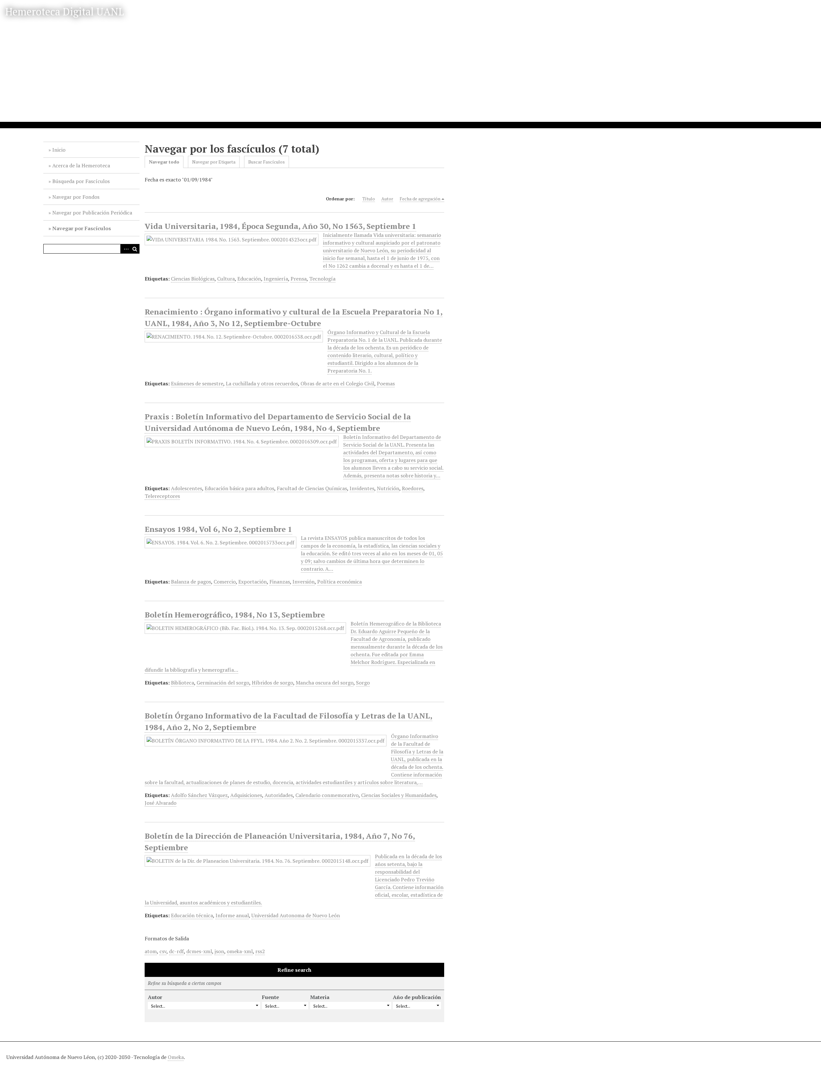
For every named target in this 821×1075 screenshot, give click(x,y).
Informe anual (232, 915)
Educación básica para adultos (239, 488)
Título (368, 199)
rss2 (260, 951)
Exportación (252, 581)
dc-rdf (176, 951)
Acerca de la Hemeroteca (81, 165)
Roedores (412, 488)
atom (151, 951)
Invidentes (362, 488)
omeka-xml (240, 951)
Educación (249, 278)
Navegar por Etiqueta (213, 162)
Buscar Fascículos (266, 162)
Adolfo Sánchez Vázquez (199, 795)
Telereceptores (162, 496)
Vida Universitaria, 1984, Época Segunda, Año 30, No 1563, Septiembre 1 (280, 226)
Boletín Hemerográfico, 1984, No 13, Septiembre (235, 614)
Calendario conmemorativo (327, 795)
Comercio (225, 581)
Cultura (226, 278)
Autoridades (279, 795)
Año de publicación (417, 997)
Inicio (58, 149)
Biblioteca (182, 682)
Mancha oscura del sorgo (324, 682)
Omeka (176, 1057)
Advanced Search (125, 249)
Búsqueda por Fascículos (81, 181)
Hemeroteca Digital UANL (64, 11)
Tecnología (322, 278)
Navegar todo (164, 162)
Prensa (299, 278)
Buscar (135, 249)
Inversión (303, 581)
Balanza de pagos (191, 581)
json (219, 951)
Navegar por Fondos (75, 196)
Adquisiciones (246, 795)
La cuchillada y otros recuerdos (262, 383)
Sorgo (363, 682)
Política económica (339, 581)
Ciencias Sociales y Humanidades (398, 795)
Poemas (386, 383)
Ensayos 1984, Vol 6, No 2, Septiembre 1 (218, 529)
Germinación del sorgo (223, 682)
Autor (387, 199)
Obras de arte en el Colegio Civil (337, 383)
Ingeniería (276, 278)
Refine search (294, 969)
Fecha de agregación (420, 199)
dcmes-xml (199, 951)
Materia (319, 997)
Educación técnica (192, 915)
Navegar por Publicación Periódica (92, 212)
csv (162, 951)
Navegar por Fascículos (81, 228)
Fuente (270, 997)
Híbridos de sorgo (272, 682)
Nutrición (388, 488)
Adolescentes (186, 488)
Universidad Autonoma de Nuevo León (295, 915)
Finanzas (279, 581)
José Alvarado (160, 802)
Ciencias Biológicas (193, 278)
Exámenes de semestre (197, 383)
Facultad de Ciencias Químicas (312, 488)
